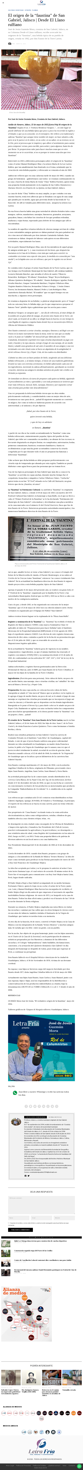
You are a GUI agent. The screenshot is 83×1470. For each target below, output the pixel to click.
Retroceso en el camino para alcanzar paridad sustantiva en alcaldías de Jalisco (51, 1392)
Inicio (64, 1465)
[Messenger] (30, 1106)
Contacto (72, 1465)
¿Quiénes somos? (54, 1465)
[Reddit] (52, 1106)
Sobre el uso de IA (40, 1468)
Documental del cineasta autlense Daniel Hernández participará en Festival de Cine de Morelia (45, 1271)
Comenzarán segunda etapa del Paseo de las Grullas (33, 1251)
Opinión (28, 10)
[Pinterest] (39, 1106)
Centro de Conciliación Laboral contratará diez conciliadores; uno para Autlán (42, 1260)
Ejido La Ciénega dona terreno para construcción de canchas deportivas (40, 1241)
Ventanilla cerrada (69, 1390)
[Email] (56, 1106)
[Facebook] (26, 1106)
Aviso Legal (10, 1465)
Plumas (35, 10)
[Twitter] (35, 1106)
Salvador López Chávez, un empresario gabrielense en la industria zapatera (10, 1392)
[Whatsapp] (48, 1106)
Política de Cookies (39, 1465)
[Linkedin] (43, 1106)
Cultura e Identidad (16, 10)
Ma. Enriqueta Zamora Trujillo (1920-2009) (30, 1391)
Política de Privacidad (23, 1465)
